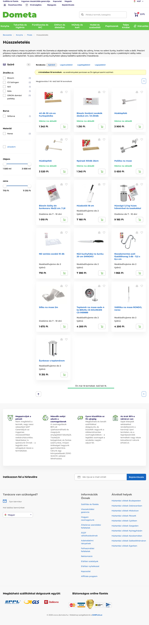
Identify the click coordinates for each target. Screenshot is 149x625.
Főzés (29, 35)
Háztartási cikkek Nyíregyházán (127, 530)
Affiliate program (89, 576)
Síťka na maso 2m (48, 307)
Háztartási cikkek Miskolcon (125, 510)
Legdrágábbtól (83, 65)
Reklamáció (86, 556)
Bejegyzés (51, 5)
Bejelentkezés (68, 5)
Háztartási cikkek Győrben (124, 520)
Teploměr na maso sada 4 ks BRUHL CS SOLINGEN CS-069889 (90, 310)
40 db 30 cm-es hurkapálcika (47, 114)
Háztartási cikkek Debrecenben (127, 506)
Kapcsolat (57, 1)
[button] (66, 91)
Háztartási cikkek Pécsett (124, 516)
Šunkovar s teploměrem (52, 360)
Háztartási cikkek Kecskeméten (127, 536)
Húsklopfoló (120, 113)
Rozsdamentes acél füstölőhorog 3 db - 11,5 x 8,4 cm (127, 256)
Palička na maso (123, 161)
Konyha (19, 35)
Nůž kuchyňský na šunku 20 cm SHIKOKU (90, 255)
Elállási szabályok (89, 561)
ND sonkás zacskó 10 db (51, 254)
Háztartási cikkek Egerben (124, 546)
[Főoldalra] (19, 15)
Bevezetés (7, 35)
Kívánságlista (35, 5)
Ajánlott (51, 65)
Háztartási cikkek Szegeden (125, 526)
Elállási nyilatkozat (90, 566)
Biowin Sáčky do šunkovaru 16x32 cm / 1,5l (52, 207)
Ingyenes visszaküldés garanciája (35, 1)
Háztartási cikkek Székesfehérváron (129, 541)
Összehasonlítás (15, 5)
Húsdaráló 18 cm (85, 205)
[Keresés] (82, 14)
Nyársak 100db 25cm (88, 161)
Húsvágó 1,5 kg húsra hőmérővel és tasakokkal (127, 207)
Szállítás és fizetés (10, 1)
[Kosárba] (64, 126)
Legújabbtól (100, 65)
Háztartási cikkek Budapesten (126, 500)
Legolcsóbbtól (66, 65)
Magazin (68, 1)
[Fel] (38, 394)
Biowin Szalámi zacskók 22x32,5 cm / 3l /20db (89, 114)
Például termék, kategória (98, 14)
